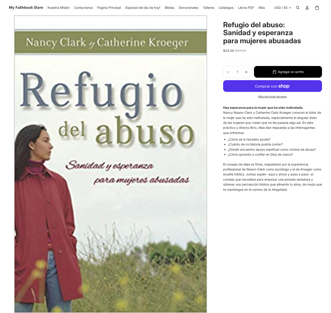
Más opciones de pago (272, 96)
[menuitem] (261, 8)
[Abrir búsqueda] (298, 8)
